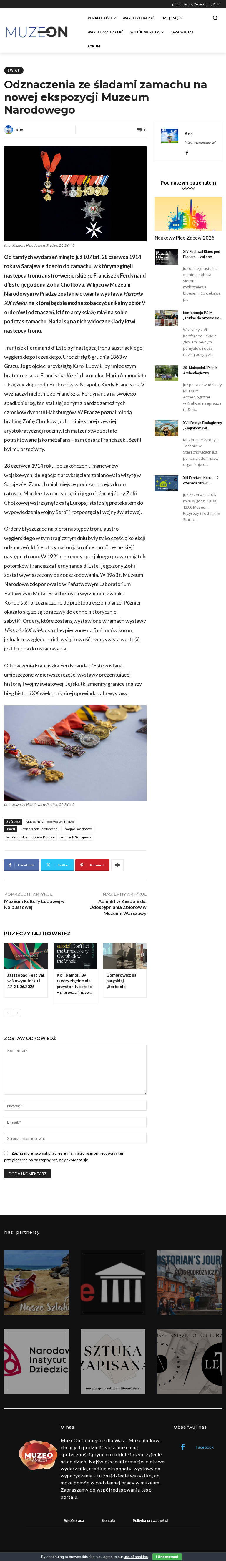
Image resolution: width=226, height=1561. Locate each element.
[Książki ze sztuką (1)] (189, 1361)
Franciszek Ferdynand (39, 829)
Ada (20, 129)
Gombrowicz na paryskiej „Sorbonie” (121, 980)
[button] (215, 18)
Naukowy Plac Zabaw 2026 (185, 238)
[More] (117, 865)
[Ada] (9, 129)
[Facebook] (183, 1447)
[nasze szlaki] (36, 1282)
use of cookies (136, 1557)
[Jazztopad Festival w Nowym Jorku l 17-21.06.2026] (26, 956)
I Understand (167, 1557)
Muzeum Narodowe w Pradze (50, 821)
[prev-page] (7, 1013)
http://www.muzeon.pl (200, 142)
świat (14, 70)
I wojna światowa (78, 829)
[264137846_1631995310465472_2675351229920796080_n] (189, 1282)
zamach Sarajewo (75, 837)
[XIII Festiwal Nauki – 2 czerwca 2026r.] (166, 483)
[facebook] (187, 151)
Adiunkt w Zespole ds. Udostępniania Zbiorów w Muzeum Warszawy (118, 907)
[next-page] (17, 1013)
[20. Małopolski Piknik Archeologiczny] (166, 373)
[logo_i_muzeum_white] (113, 1282)
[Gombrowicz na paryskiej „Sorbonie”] (125, 956)
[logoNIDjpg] (36, 1361)
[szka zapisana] (113, 1361)
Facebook (205, 1447)
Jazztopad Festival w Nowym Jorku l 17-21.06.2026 (25, 980)
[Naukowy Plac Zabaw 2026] (188, 214)
